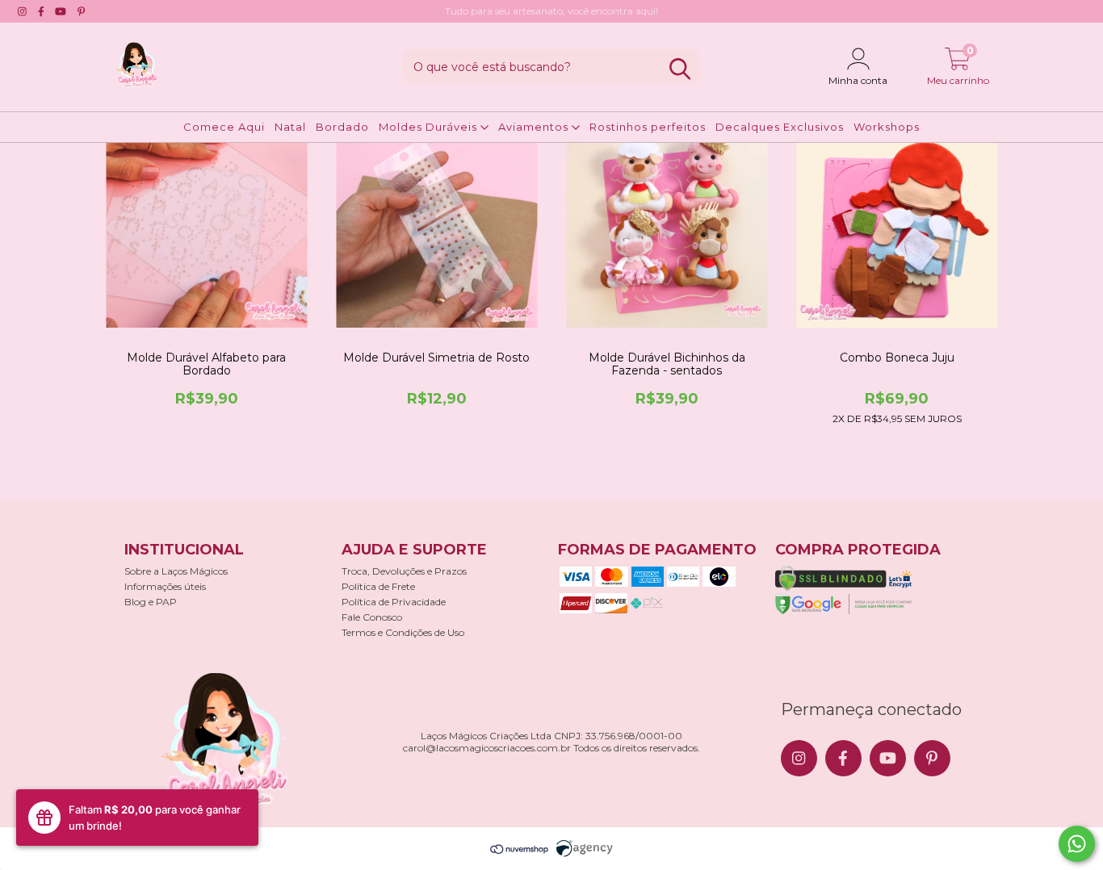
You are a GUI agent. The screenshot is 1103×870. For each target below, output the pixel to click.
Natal (290, 126)
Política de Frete (378, 586)
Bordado (342, 126)
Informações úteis (165, 586)
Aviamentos (535, 126)
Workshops (886, 126)
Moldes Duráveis (429, 126)
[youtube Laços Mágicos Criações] (60, 11)
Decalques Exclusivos (779, 126)
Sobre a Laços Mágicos (176, 571)
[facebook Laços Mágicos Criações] (41, 11)
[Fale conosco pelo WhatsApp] (1077, 844)
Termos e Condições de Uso (403, 632)
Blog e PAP (150, 602)
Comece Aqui (224, 126)
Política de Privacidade (394, 602)
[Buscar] (679, 69)
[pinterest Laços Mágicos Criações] (81, 11)
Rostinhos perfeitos (647, 126)
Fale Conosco (372, 617)
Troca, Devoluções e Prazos (404, 571)
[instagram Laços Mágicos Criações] (22, 11)
